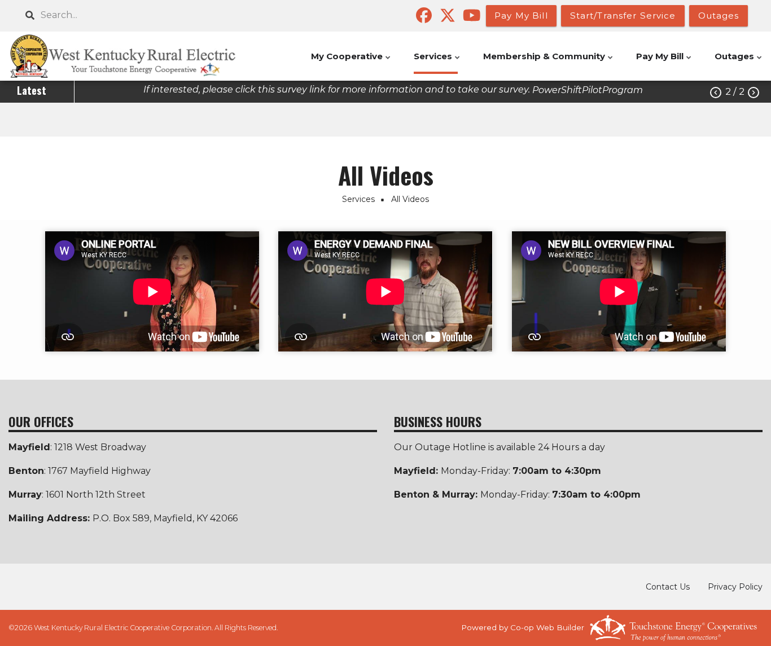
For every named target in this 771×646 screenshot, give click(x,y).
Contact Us (668, 587)
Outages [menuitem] (739, 62)
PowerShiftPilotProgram (587, 90)
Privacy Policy (735, 587)
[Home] (134, 56)
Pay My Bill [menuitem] (664, 62)
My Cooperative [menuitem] (351, 62)
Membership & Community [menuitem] (549, 62)
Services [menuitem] (438, 62)
